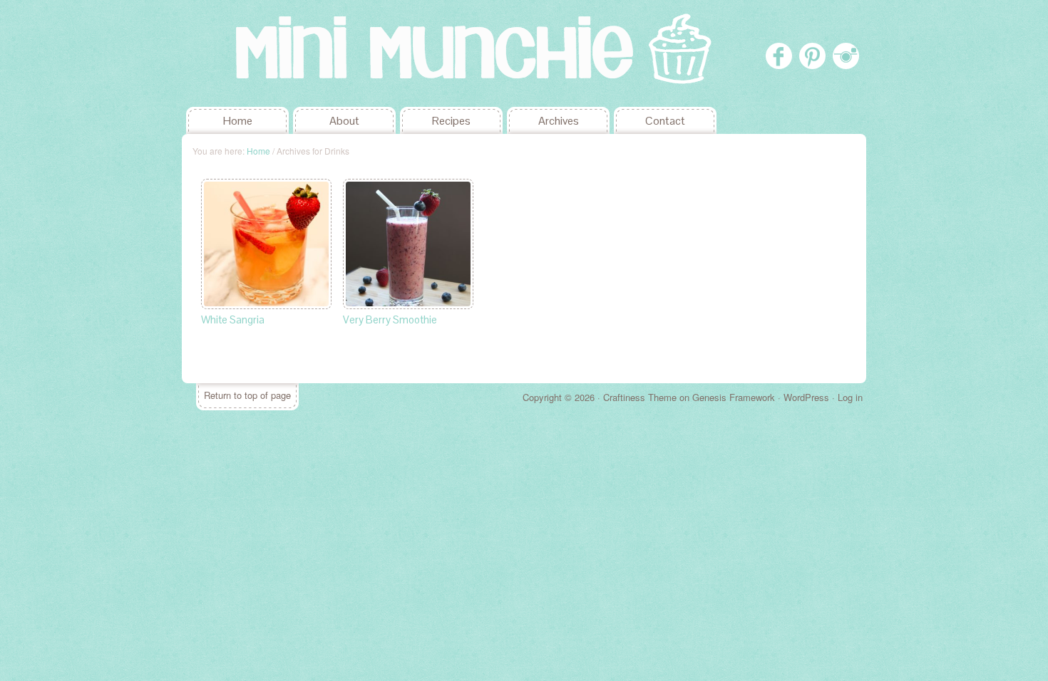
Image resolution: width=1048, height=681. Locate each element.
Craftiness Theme (640, 397)
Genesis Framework (733, 397)
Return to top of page (247, 395)
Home (237, 120)
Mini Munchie (289, 53)
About (344, 120)
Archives (558, 120)
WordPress (806, 397)
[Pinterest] (812, 56)
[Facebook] (779, 56)
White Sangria (232, 319)
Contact (665, 120)
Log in (850, 397)
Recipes (451, 120)
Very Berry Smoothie (390, 319)
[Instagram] (846, 56)
